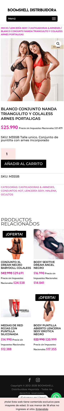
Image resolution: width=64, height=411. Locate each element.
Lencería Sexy (19, 28)
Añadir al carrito (23, 164)
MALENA (50, 190)
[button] (58, 43)
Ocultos (7, 194)
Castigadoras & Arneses (44, 28)
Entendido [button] (42, 409)
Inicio (4, 28)
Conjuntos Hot (12, 190)
